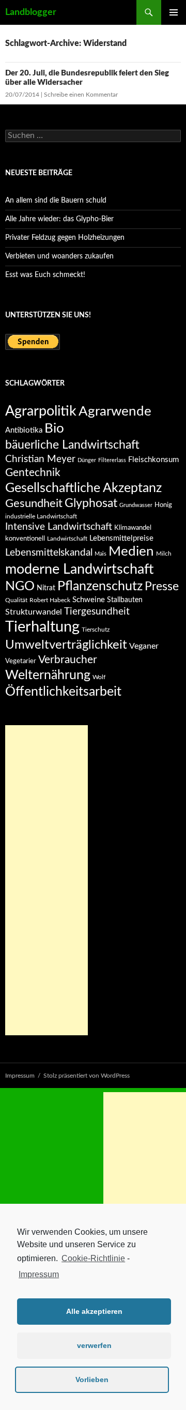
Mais (100, 554)
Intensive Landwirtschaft (58, 527)
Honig (163, 505)
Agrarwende (115, 411)
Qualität (16, 600)
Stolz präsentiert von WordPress (86, 1075)
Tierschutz (96, 629)
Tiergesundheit (97, 611)
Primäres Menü (173, 12)
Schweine (88, 600)
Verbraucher (67, 659)
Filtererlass (112, 460)
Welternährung (47, 675)
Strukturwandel (33, 612)
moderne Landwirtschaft (79, 569)
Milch (164, 553)
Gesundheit (34, 503)
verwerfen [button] (94, 1345)
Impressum (39, 1274)
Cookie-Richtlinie (93, 1258)
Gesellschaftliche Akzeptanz (83, 488)
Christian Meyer (40, 459)
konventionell (25, 538)
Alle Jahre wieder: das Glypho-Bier (59, 219)
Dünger (87, 460)
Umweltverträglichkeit (66, 645)
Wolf (98, 677)
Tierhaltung (42, 627)
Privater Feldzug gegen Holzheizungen (65, 237)
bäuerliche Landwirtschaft (72, 445)
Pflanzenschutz (100, 586)
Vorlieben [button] (92, 1379)
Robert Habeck (49, 600)
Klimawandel (132, 527)
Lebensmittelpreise (121, 538)
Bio (54, 428)
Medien (131, 551)
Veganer (144, 646)
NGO (20, 586)
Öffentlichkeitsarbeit (63, 691)
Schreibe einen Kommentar (81, 94)
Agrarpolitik (40, 411)
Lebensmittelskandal (48, 553)
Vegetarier (20, 661)
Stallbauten (125, 600)
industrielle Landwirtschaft (41, 516)
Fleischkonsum (153, 460)
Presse (162, 586)
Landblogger (30, 12)
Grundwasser (135, 505)
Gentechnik (32, 472)
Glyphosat (91, 503)
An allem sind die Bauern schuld (55, 200)
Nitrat (46, 588)
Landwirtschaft (67, 538)
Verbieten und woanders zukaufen (59, 256)
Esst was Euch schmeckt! (45, 275)
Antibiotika (23, 430)
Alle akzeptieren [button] (94, 1311)
